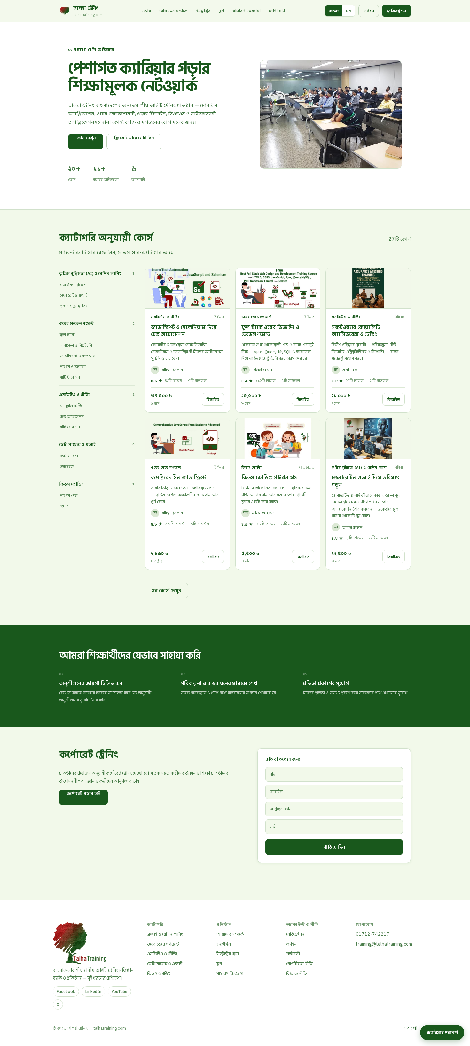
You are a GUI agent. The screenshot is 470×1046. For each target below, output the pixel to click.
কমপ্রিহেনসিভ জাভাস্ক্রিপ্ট (178, 477)
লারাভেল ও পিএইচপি (76, 345)
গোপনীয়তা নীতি (299, 963)
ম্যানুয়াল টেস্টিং (71, 406)
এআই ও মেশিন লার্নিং (165, 934)
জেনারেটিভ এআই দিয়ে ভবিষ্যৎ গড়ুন (365, 481)
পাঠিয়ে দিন (334, 847)
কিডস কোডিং (158, 973)
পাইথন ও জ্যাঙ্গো (73, 366)
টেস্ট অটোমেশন (72, 416)
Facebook (66, 991)
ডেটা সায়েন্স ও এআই (164, 963)
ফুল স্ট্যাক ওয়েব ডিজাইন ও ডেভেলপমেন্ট (270, 331)
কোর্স (146, 11)
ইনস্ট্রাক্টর (203, 11)
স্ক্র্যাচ (64, 506)
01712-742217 (372, 934)
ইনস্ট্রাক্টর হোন (227, 953)
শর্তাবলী (293, 953)
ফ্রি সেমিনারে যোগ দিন (134, 138)
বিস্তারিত (213, 399)
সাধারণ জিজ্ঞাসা (246, 11)
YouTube (119, 991)
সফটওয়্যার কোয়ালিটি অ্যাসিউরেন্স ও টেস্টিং (356, 331)
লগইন (368, 11)
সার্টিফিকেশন (70, 377)
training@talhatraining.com (384, 944)
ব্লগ (221, 11)
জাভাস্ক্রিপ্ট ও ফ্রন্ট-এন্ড (78, 355)
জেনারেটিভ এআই (74, 295)
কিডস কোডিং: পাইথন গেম (269, 477)
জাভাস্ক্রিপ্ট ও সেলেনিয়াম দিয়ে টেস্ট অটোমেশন (184, 331)
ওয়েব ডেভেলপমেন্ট (163, 944)
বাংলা (334, 10)
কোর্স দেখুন (85, 138)
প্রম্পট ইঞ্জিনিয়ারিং (73, 305)
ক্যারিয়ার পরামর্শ (442, 1032)
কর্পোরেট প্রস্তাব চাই (83, 793)
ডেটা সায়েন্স (69, 455)
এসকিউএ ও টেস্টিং (162, 953)
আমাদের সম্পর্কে (173, 11)
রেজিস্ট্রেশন (396, 11)
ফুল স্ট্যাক (67, 334)
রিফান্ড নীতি (296, 973)
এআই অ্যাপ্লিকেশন (74, 284)
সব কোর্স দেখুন (166, 590)
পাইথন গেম (68, 495)
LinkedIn (93, 991)
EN (348, 10)
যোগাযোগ (277, 11)
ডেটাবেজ (67, 466)
